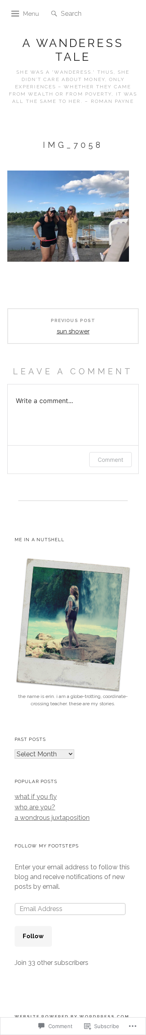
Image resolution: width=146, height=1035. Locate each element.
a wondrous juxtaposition (52, 818)
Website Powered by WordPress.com (72, 1016)
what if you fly (36, 796)
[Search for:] (85, 13)
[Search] (54, 14)
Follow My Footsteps (47, 846)
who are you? (35, 807)
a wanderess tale (73, 50)
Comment (110, 459)
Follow (33, 936)
